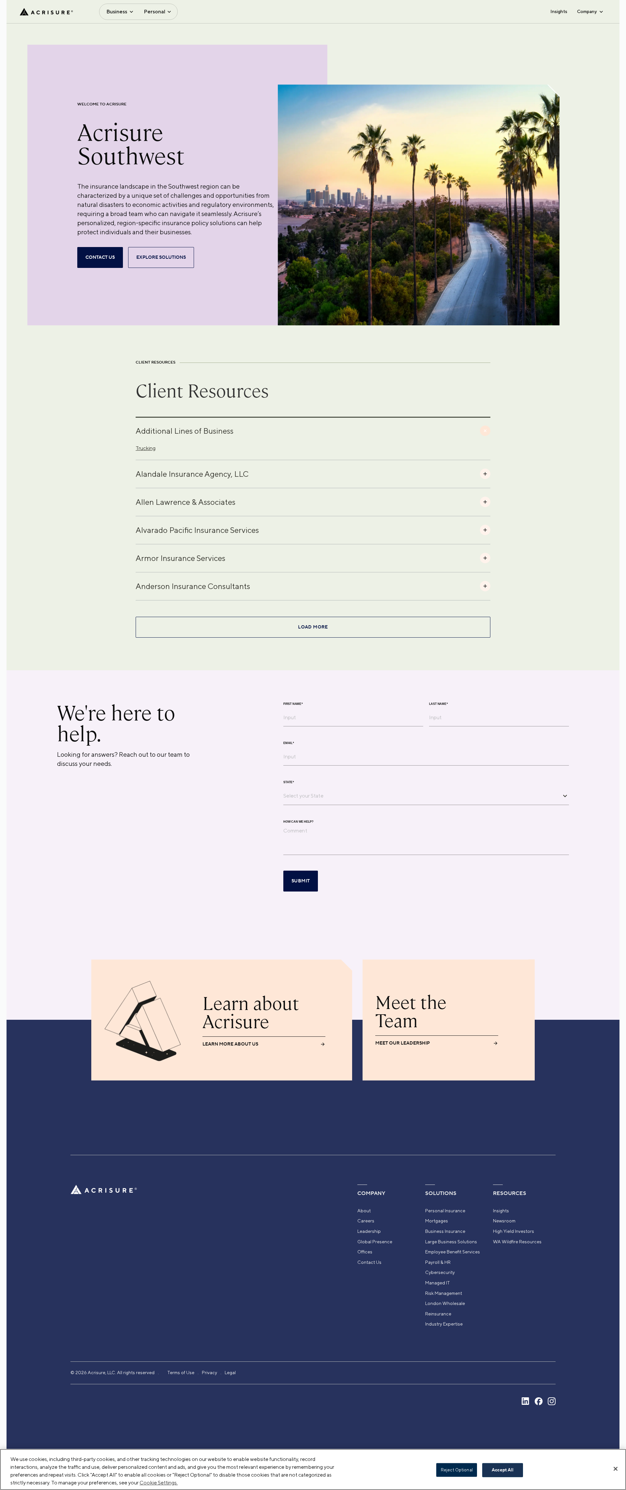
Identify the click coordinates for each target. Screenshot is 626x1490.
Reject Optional (457, 1469)
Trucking (146, 448)
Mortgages (436, 1220)
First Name (293, 704)
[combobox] (421, 795)
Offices (364, 1251)
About (364, 1210)
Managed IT (437, 1282)
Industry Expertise (444, 1324)
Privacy (209, 1372)
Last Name (438, 704)
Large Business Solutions (451, 1241)
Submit (300, 881)
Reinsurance (438, 1313)
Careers (365, 1220)
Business (116, 11)
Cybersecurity (440, 1272)
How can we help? (298, 821)
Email (288, 743)
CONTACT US (100, 257)
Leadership (369, 1231)
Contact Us (369, 1262)
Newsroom (504, 1220)
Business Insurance (445, 1231)
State (288, 782)
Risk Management (443, 1293)
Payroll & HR (438, 1262)
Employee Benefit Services (452, 1251)
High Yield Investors (513, 1231)
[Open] (565, 795)
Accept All (503, 1470)
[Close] (615, 1469)
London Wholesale (445, 1303)
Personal (154, 11)
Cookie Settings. (159, 1483)
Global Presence (374, 1241)
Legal (230, 1372)
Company (587, 11)
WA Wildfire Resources (517, 1241)
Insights (558, 11)
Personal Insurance (445, 1210)
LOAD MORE (313, 627)
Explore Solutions (161, 257)
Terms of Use (180, 1372)
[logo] (46, 12)
